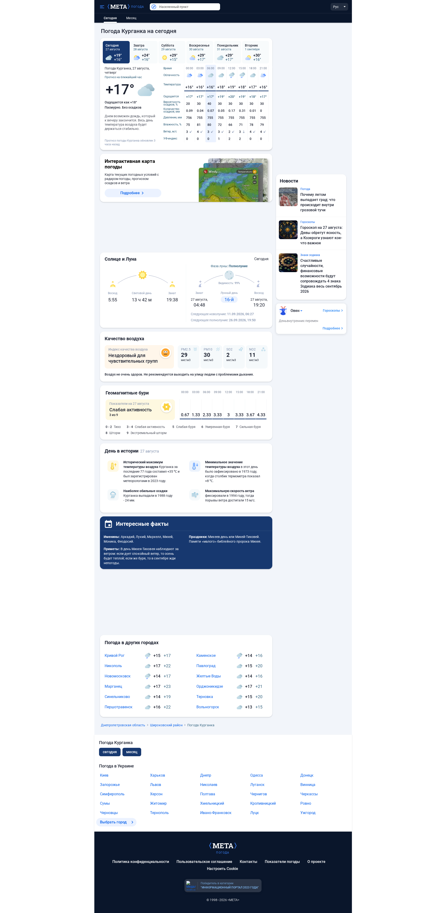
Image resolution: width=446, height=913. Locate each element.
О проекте (316, 861)
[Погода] (223, 845)
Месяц (131, 18)
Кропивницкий (263, 803)
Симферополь (112, 794)
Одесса (256, 775)
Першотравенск (119, 707)
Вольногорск (207, 707)
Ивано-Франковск (216, 813)
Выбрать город (113, 822)
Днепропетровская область (123, 725)
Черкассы (309, 794)
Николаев (208, 784)
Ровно (305, 803)
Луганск (257, 784)
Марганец (113, 686)
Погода (137, 6)
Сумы (105, 803)
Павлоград (206, 666)
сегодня (110, 752)
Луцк (254, 813)
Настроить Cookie (222, 868)
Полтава (207, 794)
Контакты (248, 861)
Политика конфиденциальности (140, 861)
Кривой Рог (115, 655)
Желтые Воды (208, 676)
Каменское (206, 655)
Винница (307, 784)
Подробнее (130, 193)
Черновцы (109, 813)
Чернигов (258, 794)
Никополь (113, 666)
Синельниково (117, 696)
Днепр (205, 775)
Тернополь (159, 813)
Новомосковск (118, 676)
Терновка (204, 696)
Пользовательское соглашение (204, 861)
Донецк (306, 775)
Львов (155, 784)
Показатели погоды (282, 861)
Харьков (157, 775)
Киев (104, 775)
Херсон (156, 794)
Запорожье (110, 784)
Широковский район (166, 725)
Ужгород (308, 813)
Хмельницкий (212, 803)
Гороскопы (331, 310)
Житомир (158, 803)
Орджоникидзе (209, 686)
